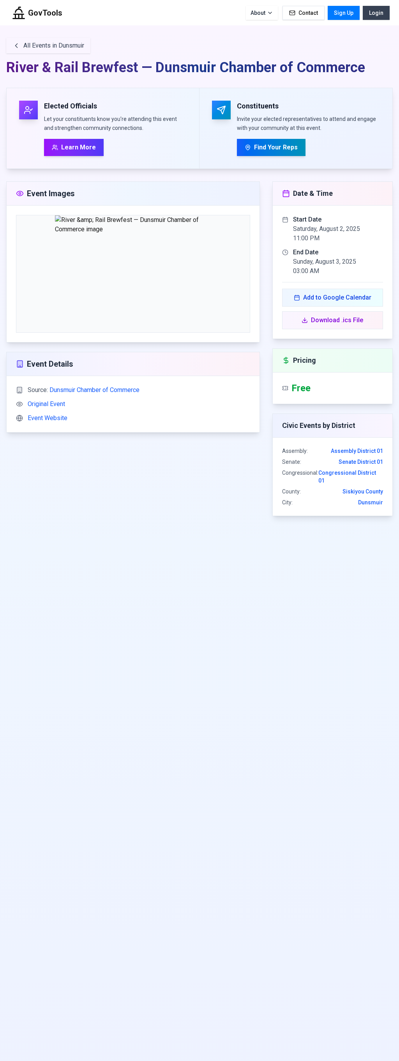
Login (376, 13)
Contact (308, 13)
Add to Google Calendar (337, 297)
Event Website (47, 418)
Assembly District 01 (357, 451)
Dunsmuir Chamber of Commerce (94, 390)
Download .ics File (337, 320)
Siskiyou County (363, 491)
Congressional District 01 (347, 477)
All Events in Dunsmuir (53, 45)
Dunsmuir (370, 502)
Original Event (46, 404)
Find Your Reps (276, 147)
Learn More (78, 147)
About (258, 13)
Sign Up (343, 13)
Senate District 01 (361, 462)
